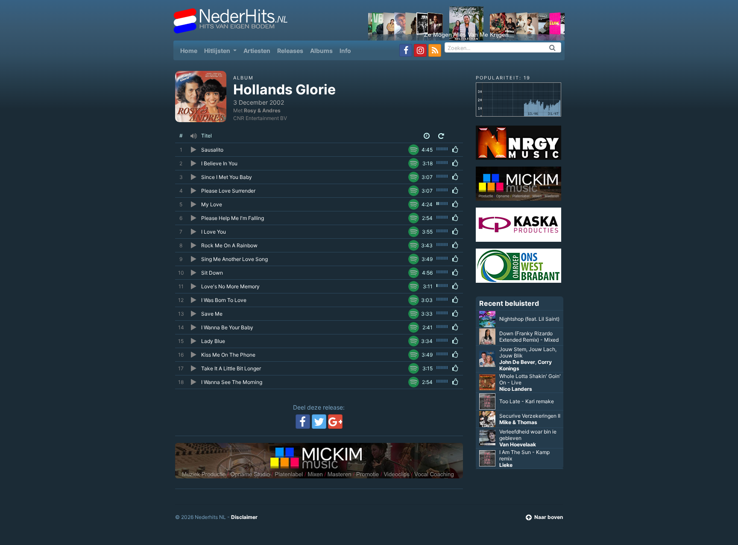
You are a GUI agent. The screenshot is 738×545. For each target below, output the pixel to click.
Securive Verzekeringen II (529, 416)
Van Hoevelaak (517, 444)
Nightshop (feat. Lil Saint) (529, 319)
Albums (321, 50)
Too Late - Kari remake (526, 401)
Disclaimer (244, 517)
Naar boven (548, 517)
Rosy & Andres (262, 110)
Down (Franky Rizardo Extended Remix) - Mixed (529, 336)
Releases (290, 50)
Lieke (505, 465)
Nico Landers (515, 389)
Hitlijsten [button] (217, 50)
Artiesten (256, 50)
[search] (552, 47)
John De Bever (517, 362)
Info (345, 50)
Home (190, 50)
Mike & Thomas (518, 422)
